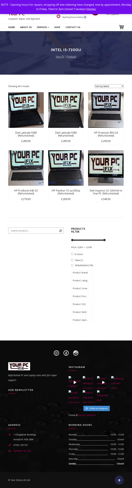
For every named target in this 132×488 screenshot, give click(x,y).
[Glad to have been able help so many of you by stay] (89, 396)
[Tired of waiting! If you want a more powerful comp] (89, 382)
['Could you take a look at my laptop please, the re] (75, 396)
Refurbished (84, 265)
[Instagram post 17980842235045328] (103, 396)
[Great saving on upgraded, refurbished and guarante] (103, 382)
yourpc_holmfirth (87, 415)
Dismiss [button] (91, 9)
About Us (26, 27)
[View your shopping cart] (121, 27)
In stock (79, 254)
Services (42, 27)
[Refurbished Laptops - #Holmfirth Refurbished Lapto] (75, 382)
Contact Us (73, 27)
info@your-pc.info (22, 450)
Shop (57, 27)
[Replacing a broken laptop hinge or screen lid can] (117, 382)
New (79, 260)
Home (11, 27)
